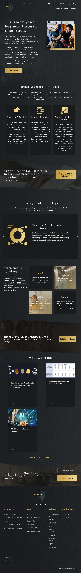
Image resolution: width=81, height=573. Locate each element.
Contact (73, 8)
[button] (3, 236)
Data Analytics (32, 528)
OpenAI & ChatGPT (52, 531)
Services (33, 3)
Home (25, 3)
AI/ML (29, 514)
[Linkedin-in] (45, 505)
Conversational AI (54, 515)
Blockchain (31, 521)
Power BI (52, 535)
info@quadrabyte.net (14, 528)
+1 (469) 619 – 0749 (13, 525)
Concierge (67, 3)
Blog (74, 3)
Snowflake (53, 547)
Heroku (51, 520)
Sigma (51, 544)
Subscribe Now (67, 478)
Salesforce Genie (53, 539)
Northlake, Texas (12, 514)
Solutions (43, 3)
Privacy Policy (10, 561)
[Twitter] (40, 505)
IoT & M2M (53, 523)
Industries (55, 3)
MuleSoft (52, 526)
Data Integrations (33, 531)
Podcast (59, 8)
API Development (33, 518)
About (66, 8)
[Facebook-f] (36, 505)
